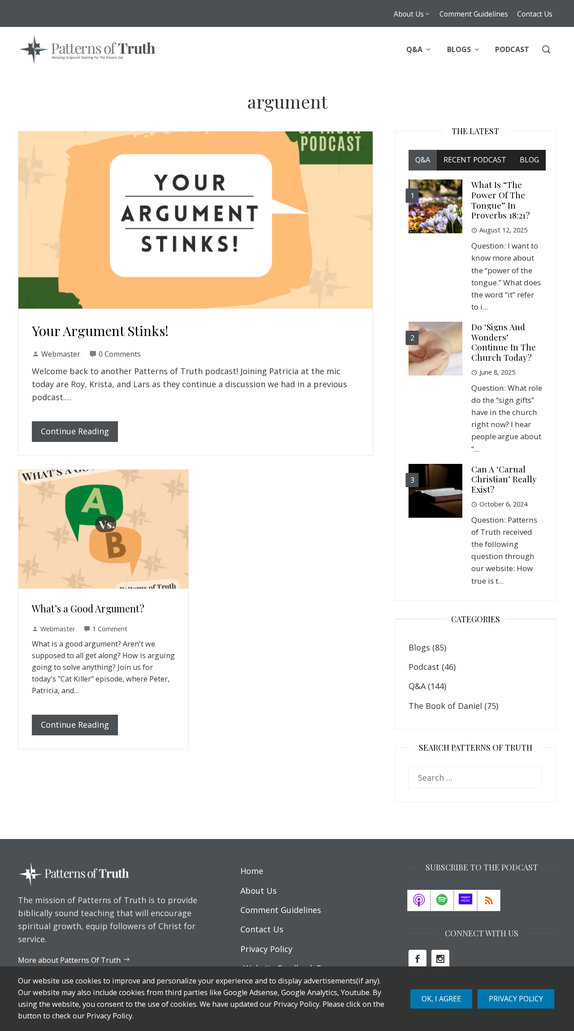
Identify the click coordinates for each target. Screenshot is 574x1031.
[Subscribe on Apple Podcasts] (418, 900)
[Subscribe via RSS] (488, 900)
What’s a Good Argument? (88, 608)
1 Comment (109, 629)
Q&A (417, 686)
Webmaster (60, 354)
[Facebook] (417, 959)
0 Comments (120, 354)
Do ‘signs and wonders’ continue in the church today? (503, 342)
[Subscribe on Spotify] (442, 900)
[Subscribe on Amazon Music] (465, 900)
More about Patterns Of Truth (69, 960)
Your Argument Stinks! (100, 331)
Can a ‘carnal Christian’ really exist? (504, 479)
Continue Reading (75, 431)
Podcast (424, 666)
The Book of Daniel (445, 705)
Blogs (419, 647)
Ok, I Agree (441, 999)
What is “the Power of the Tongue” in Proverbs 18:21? (500, 200)
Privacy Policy (516, 999)
